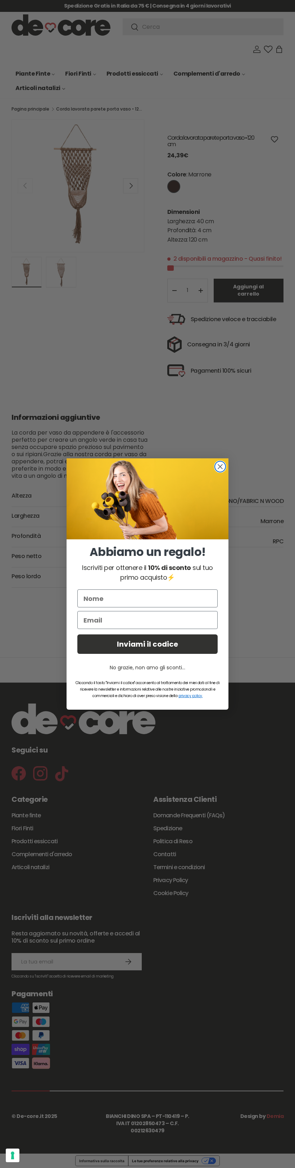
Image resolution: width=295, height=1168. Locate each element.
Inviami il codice (147, 644)
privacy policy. (190, 695)
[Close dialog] (220, 466)
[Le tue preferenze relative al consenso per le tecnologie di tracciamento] (12, 1155)
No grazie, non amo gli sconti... (147, 667)
